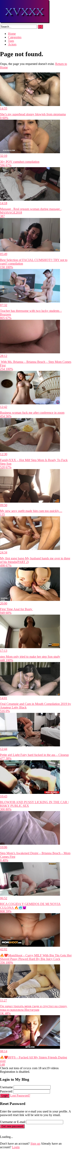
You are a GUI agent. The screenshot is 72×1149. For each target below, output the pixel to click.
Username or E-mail (12, 1122)
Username (6, 1087)
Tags (11, 40)
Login (5, 1095)
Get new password (12, 1126)
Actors (12, 44)
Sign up (35, 1143)
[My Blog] (25, 22)
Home (12, 33)
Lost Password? (20, 1095)
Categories (14, 37)
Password (6, 1091)
